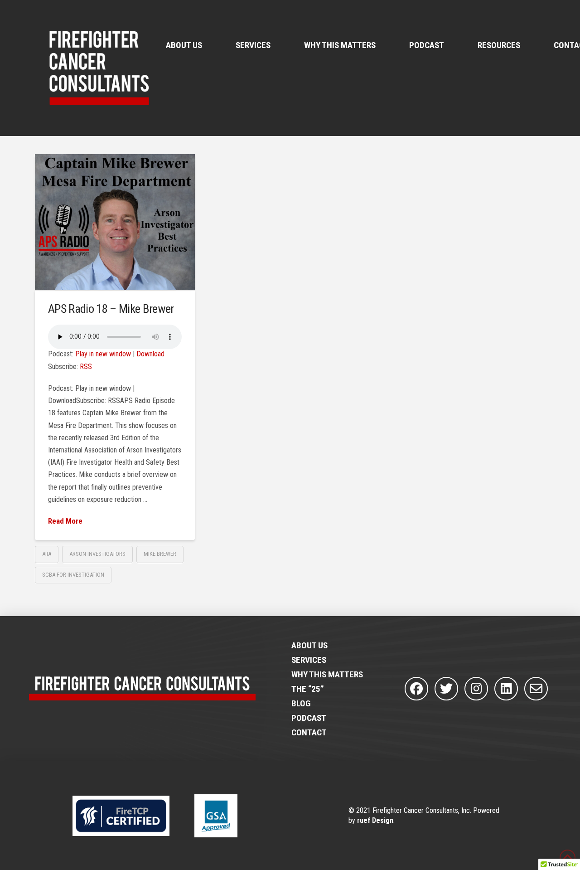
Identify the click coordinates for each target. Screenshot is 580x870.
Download (150, 354)
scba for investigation (73, 574)
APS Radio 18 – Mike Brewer (111, 309)
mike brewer (160, 553)
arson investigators (97, 553)
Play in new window (103, 354)
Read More (65, 520)
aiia (46, 553)
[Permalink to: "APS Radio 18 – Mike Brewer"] (115, 222)
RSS (86, 366)
